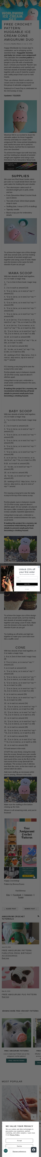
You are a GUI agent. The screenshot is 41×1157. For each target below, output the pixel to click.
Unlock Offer (27, 584)
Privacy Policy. (15, 1135)
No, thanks (27, 589)
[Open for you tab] (33, 1149)
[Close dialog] (39, 567)
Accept (19, 1140)
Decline (19, 1146)
